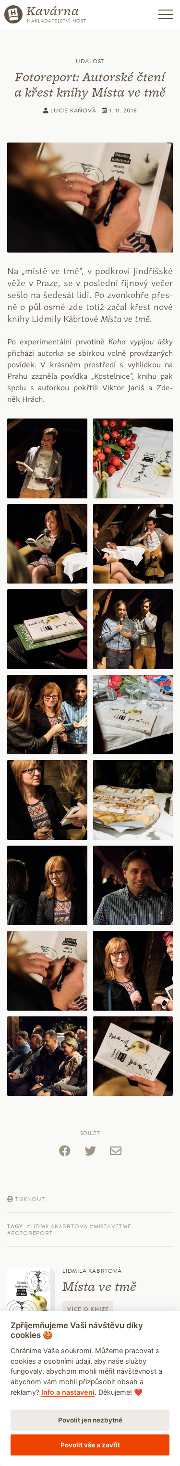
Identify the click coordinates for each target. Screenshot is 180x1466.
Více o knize (87, 1309)
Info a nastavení (68, 1392)
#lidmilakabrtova (57, 1226)
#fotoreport (30, 1233)
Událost (90, 61)
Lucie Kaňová (72, 110)
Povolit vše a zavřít (90, 1445)
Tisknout (29, 1199)
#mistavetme (111, 1226)
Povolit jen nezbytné (90, 1420)
